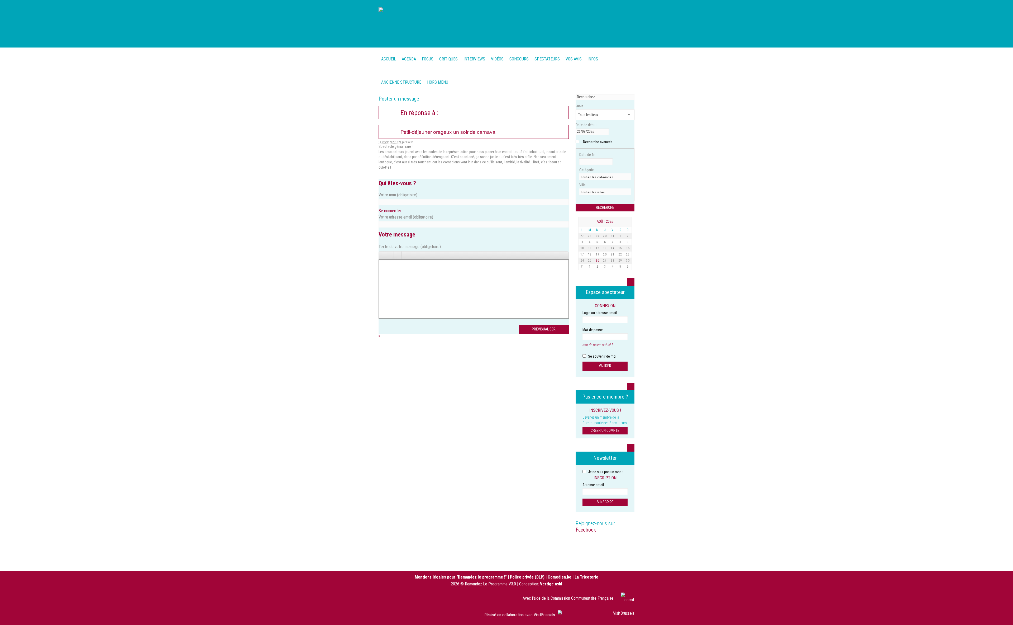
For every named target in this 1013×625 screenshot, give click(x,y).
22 (620, 254)
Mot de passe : (593, 330)
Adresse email (593, 485)
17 (582, 254)
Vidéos (497, 58)
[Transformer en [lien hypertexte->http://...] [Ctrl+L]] (397, 255)
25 (590, 260)
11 (590, 248)
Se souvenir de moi (601, 356)
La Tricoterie (586, 577)
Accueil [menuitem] (388, 58)
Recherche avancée (598, 142)
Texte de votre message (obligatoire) (410, 246)
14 (612, 248)
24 (582, 260)
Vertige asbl (551, 583)
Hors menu (437, 82)
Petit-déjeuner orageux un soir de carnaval (448, 131)
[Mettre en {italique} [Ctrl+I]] (390, 255)
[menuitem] (409, 56)
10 (582, 248)
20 (605, 254)
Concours (519, 58)
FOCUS (427, 58)
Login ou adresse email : (600, 313)
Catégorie (586, 170)
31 (612, 236)
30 (605, 236)
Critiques (448, 58)
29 (597, 236)
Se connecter (390, 210)
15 (620, 248)
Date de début (586, 125)
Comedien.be (559, 577)
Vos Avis (574, 58)
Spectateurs (547, 58)
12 (597, 248)
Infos (592, 58)
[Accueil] (400, 23)
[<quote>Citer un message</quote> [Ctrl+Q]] (405, 255)
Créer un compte (605, 430)
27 (582, 236)
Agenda (409, 58)
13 (605, 248)
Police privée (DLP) (527, 577)
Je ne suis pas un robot (605, 472)
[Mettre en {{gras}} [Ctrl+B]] (382, 255)
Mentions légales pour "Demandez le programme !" (461, 577)
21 (612, 254)
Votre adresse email (406, 217)
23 (628, 254)
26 (597, 260)
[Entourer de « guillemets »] (412, 255)
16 (628, 248)
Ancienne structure (401, 82)
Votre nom (398, 194)
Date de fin (587, 155)
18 (590, 254)
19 (597, 254)
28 (590, 236)
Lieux (579, 105)
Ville (582, 185)
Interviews (474, 58)
